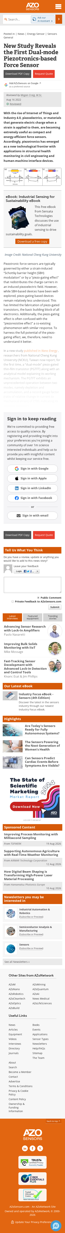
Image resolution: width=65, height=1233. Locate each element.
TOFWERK (16, 843)
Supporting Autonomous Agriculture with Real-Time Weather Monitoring (32, 853)
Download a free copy (32, 241)
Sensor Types (40, 1039)
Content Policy (17, 1099)
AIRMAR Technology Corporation (29, 860)
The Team (38, 1058)
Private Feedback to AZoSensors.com (38, 601)
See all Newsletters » (17, 961)
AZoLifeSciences (42, 1003)
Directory (14, 1048)
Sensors (24, 944)
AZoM (12, 984)
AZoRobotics (16, 994)
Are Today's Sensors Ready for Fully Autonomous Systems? (42, 729)
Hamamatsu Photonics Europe (28, 884)
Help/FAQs (38, 1048)
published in (40, 351)
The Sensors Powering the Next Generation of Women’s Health (42, 745)
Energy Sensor (36, 34)
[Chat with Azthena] (56, 1225)
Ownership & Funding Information (17, 1107)
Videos (13, 1039)
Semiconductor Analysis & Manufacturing (35, 928)
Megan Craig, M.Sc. (31, 95)
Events (36, 1029)
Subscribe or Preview (31, 916)
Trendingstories (53, 617)
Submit (54, 607)
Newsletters (39, 1043)
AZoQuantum (40, 989)
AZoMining (39, 984)
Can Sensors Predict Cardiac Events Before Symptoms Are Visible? (42, 762)
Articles (13, 1029)
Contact (13, 1076)
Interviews (15, 1043)
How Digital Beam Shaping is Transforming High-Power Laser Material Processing (28, 875)
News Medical (40, 998)
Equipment (15, 1034)
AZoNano (14, 989)
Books (36, 1025)
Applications (39, 1034)
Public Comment (51, 597)
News (21, 34)
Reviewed (15, 104)
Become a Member (20, 1072)
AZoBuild (14, 1008)
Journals (14, 1053)
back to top (52, 1121)
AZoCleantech (17, 998)
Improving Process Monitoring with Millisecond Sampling (31, 836)
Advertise (14, 1081)
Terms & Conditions (20, 1086)
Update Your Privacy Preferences (34, 1222)
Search (13, 1067)
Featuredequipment (33, 617)
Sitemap (37, 1053)
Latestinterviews (12, 617)
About (12, 1062)
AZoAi (35, 994)
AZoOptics (15, 1003)
